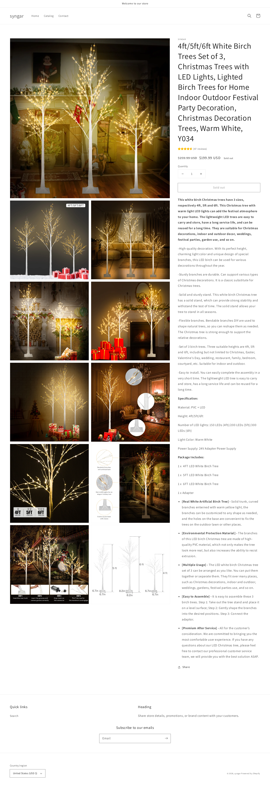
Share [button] (186, 667)
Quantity (183, 166)
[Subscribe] (166, 738)
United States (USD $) (25, 773)
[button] (249, 15)
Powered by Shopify (250, 773)
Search (14, 716)
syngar (237, 773)
